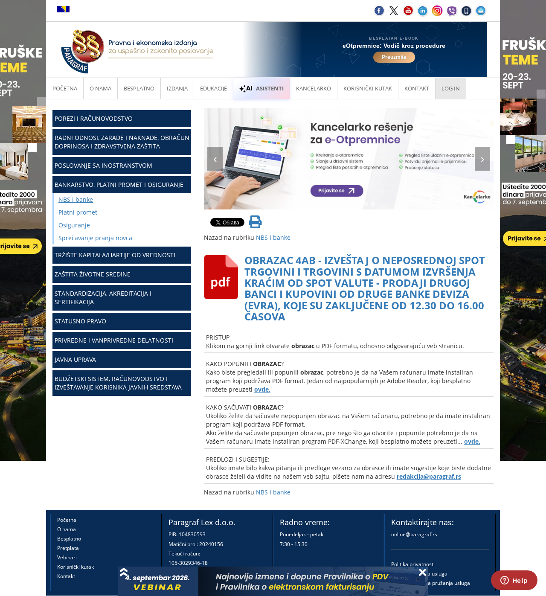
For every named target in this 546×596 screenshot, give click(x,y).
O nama (100, 88)
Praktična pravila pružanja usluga (430, 583)
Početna (64, 88)
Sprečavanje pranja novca (95, 238)
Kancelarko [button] (313, 88)
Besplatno (139, 88)
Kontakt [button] (416, 88)
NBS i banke (75, 199)
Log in (450, 88)
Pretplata (68, 548)
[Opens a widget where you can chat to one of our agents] (514, 581)
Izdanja (177, 88)
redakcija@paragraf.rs (429, 476)
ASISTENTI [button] (270, 88)
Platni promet (77, 212)
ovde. (262, 389)
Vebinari (67, 557)
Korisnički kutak (75, 566)
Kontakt (66, 576)
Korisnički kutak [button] (367, 88)
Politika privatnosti (413, 564)
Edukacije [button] (213, 88)
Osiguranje (74, 225)
